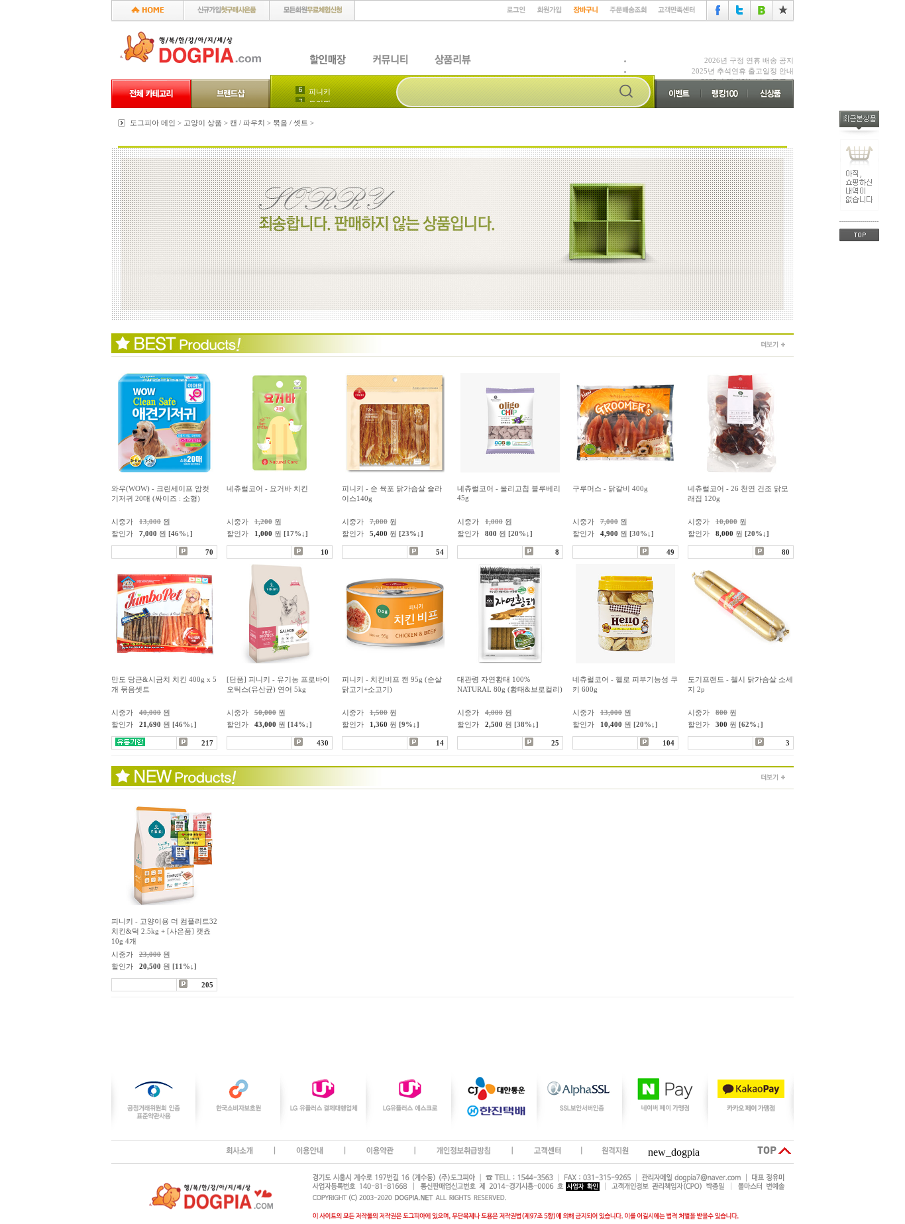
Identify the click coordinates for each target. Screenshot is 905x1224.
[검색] (626, 92)
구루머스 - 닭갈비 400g (610, 488)
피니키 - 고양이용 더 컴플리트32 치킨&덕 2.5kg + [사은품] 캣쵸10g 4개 (164, 931)
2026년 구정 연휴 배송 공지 (749, 60)
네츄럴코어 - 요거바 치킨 (267, 488)
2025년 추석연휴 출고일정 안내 (743, 71)
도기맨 (320, 93)
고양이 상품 (203, 123)
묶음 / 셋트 (290, 123)
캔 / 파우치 (247, 123)
